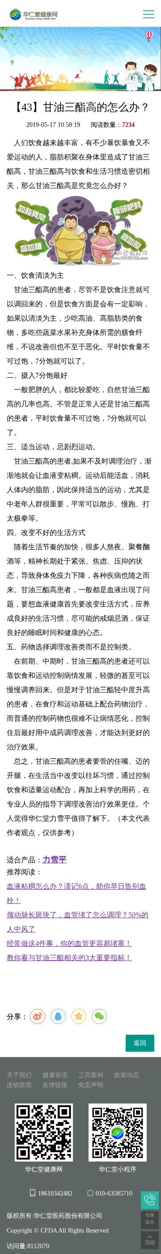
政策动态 (126, 1075)
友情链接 (55, 1085)
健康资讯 (55, 1075)
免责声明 (90, 1085)
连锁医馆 (19, 1085)
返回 (140, 1043)
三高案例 (90, 1075)
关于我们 (19, 1075)
